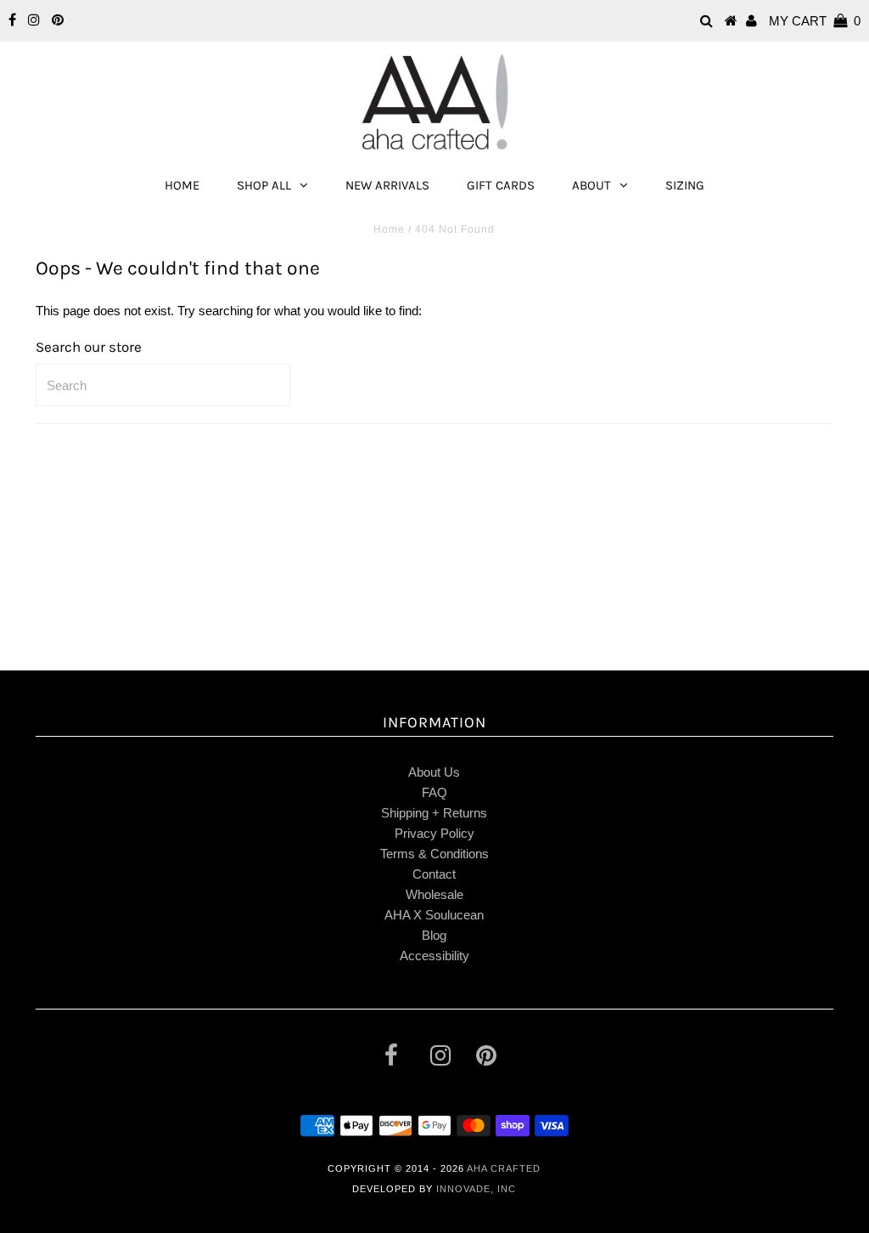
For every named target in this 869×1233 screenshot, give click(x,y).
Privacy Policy (434, 833)
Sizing (684, 185)
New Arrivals (387, 185)
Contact (434, 874)
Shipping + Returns (434, 813)
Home (182, 185)
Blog (434, 935)
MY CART (815, 21)
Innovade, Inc (476, 1189)
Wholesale (434, 894)
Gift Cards (501, 185)
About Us (434, 772)
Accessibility (434, 955)
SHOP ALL (264, 185)
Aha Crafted (504, 1168)
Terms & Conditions (434, 853)
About (591, 185)
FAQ (434, 792)
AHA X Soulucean (434, 915)
